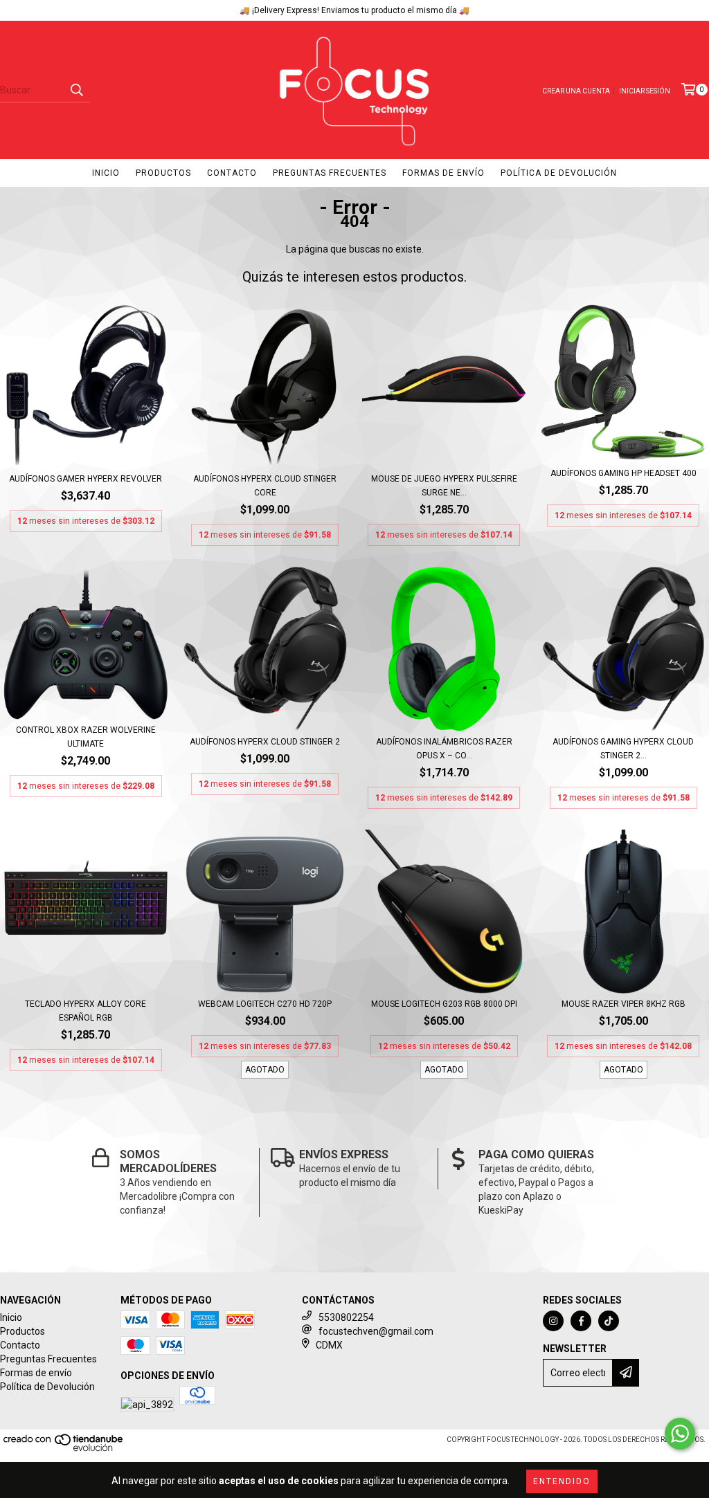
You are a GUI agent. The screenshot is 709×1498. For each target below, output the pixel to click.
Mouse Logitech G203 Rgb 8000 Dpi (444, 1004)
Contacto (232, 173)
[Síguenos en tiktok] (608, 1320)
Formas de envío (443, 173)
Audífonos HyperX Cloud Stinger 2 (265, 742)
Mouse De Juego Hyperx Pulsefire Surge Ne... (444, 485)
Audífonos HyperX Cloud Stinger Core (264, 485)
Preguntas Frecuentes (329, 173)
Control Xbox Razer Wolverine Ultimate (86, 737)
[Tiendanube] (64, 1449)
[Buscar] (76, 89)
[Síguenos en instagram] (553, 1320)
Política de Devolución (559, 173)
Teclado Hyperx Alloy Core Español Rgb (85, 1011)
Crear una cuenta (576, 91)
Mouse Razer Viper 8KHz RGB (623, 1004)
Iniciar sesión (644, 91)
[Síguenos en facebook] (581, 1320)
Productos (163, 173)
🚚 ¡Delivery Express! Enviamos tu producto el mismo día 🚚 (354, 10)
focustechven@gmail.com (375, 1331)
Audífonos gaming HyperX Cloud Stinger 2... (623, 748)
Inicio (106, 173)
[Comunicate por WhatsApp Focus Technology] (680, 1434)
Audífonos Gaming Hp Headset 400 (623, 473)
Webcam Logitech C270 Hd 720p (265, 1004)
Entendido (562, 1481)
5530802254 (346, 1317)
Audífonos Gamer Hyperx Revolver (85, 479)
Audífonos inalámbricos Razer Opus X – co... (444, 748)
